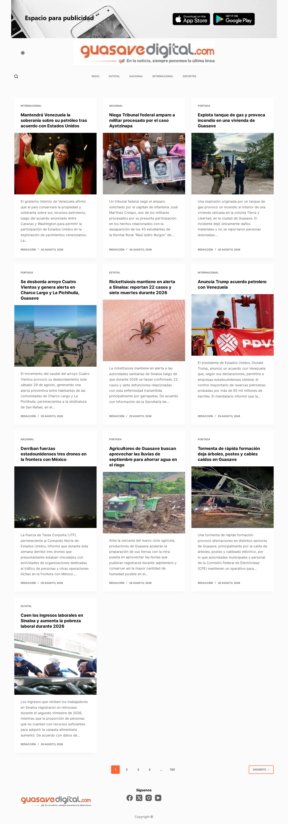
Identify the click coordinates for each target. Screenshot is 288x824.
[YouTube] (158, 798)
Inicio (95, 76)
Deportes (189, 76)
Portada (204, 105)
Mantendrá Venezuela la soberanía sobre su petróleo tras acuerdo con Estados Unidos (54, 120)
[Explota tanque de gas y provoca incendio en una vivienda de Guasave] (232, 163)
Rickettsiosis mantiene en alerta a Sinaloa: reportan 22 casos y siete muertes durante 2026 (142, 287)
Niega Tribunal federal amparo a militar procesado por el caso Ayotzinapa (142, 120)
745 (172, 769)
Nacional (136, 76)
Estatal (114, 76)
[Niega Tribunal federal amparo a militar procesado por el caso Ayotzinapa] (144, 163)
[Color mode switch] (23, 53)
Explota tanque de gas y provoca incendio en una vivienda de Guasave (231, 120)
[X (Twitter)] (139, 798)
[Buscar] (16, 76)
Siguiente (259, 769)
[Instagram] (148, 798)
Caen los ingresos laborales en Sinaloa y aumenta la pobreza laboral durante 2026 (52, 621)
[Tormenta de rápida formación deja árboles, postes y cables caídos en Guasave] (232, 497)
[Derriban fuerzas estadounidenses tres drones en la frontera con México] (55, 497)
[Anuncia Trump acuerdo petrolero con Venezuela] (232, 325)
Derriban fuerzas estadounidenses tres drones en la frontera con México (53, 454)
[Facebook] (130, 798)
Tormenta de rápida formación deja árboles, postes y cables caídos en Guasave (229, 454)
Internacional (162, 76)
